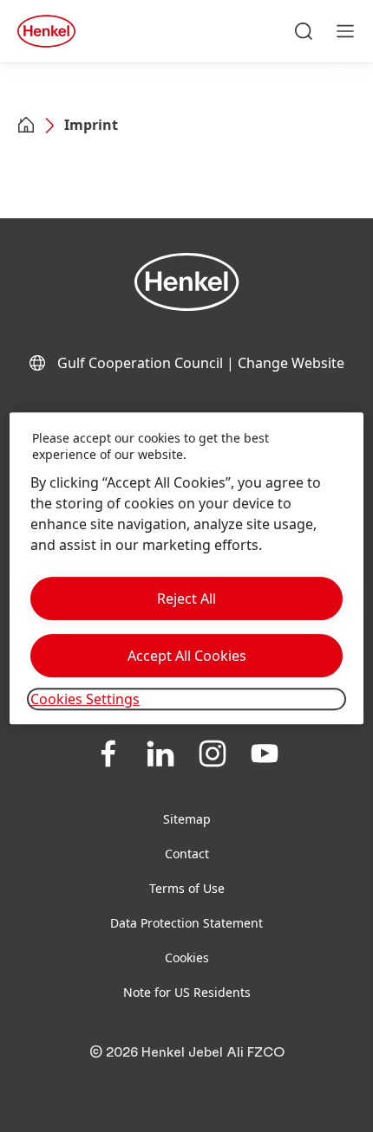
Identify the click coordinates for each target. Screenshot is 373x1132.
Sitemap (187, 819)
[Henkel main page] (46, 31)
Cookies (187, 957)
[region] (187, 568)
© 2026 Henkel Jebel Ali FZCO (187, 1052)
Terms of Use (187, 888)
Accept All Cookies (187, 655)
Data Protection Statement (186, 923)
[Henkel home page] (26, 126)
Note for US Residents (187, 992)
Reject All (186, 598)
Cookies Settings (85, 699)
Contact (187, 853)
